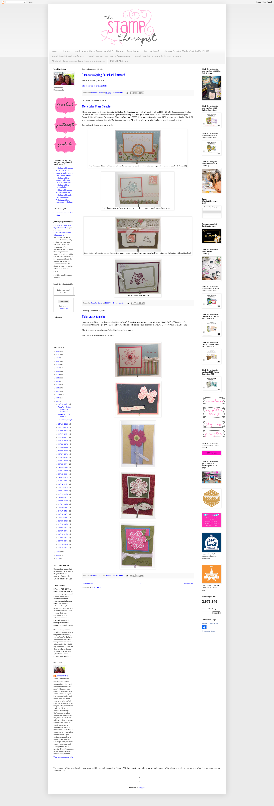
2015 (58, 388)
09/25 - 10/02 (63, 461)
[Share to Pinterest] (142, 93)
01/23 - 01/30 (63, 544)
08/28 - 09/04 (63, 467)
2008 (58, 558)
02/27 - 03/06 (63, 531)
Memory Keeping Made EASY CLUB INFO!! (186, 51)
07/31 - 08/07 (63, 481)
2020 (58, 371)
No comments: (117, 93)
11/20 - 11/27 (63, 437)
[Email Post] (127, 93)
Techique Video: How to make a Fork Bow (64, 191)
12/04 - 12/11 (63, 431)
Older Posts (188, 583)
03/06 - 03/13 (63, 527)
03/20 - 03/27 (63, 521)
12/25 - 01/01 (63, 404)
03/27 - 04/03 (63, 517)
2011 (58, 401)
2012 (58, 398)
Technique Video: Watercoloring (62, 186)
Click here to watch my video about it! (62, 233)
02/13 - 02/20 (63, 534)
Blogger (141, 787)
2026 (58, 351)
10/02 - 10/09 (63, 457)
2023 (58, 361)
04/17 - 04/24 (63, 511)
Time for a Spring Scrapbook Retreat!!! (103, 74)
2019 (58, 374)
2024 (58, 358)
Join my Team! (151, 51)
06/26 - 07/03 (63, 491)
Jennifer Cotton (62, 676)
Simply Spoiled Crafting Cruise (68, 56)
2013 (58, 394)
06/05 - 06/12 (63, 497)
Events (55, 51)
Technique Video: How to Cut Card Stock (64, 169)
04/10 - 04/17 (63, 514)
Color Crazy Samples (93, 316)
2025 (58, 354)
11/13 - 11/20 (63, 441)
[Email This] (131, 93)
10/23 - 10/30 (63, 451)
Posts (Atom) (97, 587)
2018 (58, 378)
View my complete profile (63, 757)
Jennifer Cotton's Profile (210, 623)
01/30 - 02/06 (63, 541)
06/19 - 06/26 (63, 494)
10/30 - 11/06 (63, 447)
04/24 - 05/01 (63, 507)
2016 (58, 384)
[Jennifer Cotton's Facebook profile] (204, 629)
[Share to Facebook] (139, 93)
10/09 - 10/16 (63, 454)
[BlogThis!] (134, 93)
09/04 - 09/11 (63, 464)
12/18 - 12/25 (63, 424)
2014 (58, 391)
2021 (58, 368)
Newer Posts (88, 583)
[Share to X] (136, 93)
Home (66, 51)
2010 (58, 552)
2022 (58, 364)
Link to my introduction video (64, 214)
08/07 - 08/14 (63, 477)
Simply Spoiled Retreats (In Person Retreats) (158, 56)
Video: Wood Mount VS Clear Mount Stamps (64, 174)
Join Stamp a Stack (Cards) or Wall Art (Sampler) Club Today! (106, 51)
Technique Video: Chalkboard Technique (64, 201)
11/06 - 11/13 (63, 444)
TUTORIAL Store (119, 61)
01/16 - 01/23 (63, 547)
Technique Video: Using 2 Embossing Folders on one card (63, 180)
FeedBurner (63, 308)
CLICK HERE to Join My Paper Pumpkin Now (62, 226)
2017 (58, 381)
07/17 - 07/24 (63, 487)
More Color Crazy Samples (97, 106)
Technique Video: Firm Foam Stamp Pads (64, 196)
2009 (58, 555)
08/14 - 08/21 (63, 474)
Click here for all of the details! (94, 86)
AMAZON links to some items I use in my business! (78, 61)
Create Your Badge (208, 631)
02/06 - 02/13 (63, 537)
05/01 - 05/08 (63, 504)
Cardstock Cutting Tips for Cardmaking (109, 56)
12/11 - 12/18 (63, 427)
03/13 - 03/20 (63, 524)
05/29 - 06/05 (63, 501)
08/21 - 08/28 (63, 471)
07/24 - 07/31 (63, 484)
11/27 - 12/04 (63, 434)
